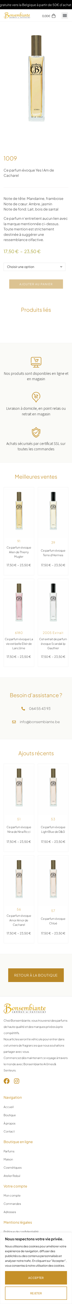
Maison (8, 1159)
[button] (64, 15)
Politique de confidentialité (21, 1231)
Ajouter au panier (36, 284)
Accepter (36, 1277)
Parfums (9, 1151)
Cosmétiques (13, 1167)
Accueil (9, 1107)
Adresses (10, 1212)
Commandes (12, 1203)
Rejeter (36, 1293)
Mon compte (12, 1195)
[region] (36, 1268)
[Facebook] (7, 1081)
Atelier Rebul (12, 1175)
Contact (9, 1131)
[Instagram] (17, 1081)
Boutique (10, 1115)
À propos (9, 1123)
